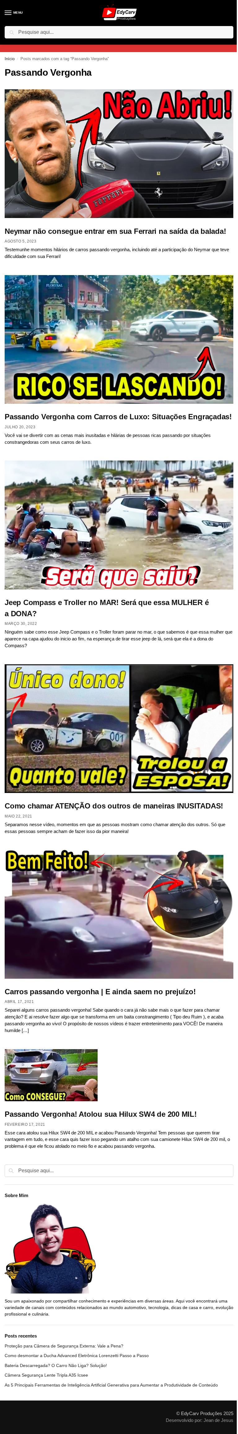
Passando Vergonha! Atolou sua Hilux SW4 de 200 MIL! (101, 1114)
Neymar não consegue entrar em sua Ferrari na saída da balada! (115, 231)
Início (10, 58)
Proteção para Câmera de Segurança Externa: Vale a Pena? (64, 1345)
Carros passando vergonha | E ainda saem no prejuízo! (100, 991)
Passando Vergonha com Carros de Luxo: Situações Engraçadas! (118, 416)
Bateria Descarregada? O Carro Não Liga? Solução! (56, 1365)
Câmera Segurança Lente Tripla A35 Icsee (46, 1375)
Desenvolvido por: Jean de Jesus (199, 1420)
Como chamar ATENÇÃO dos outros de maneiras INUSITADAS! (114, 806)
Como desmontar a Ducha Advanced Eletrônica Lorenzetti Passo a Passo (77, 1355)
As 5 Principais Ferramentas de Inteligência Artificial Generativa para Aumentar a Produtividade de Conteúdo (111, 1385)
